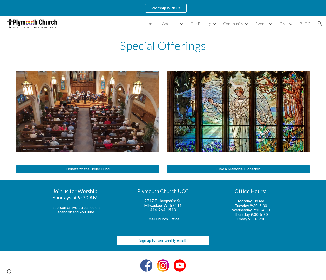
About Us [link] (170, 23)
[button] (320, 23)
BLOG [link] (305, 23)
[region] (163, 8)
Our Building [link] (200, 23)
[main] (163, 46)
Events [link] (261, 23)
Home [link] (150, 23)
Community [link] (233, 23)
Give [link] (283, 23)
